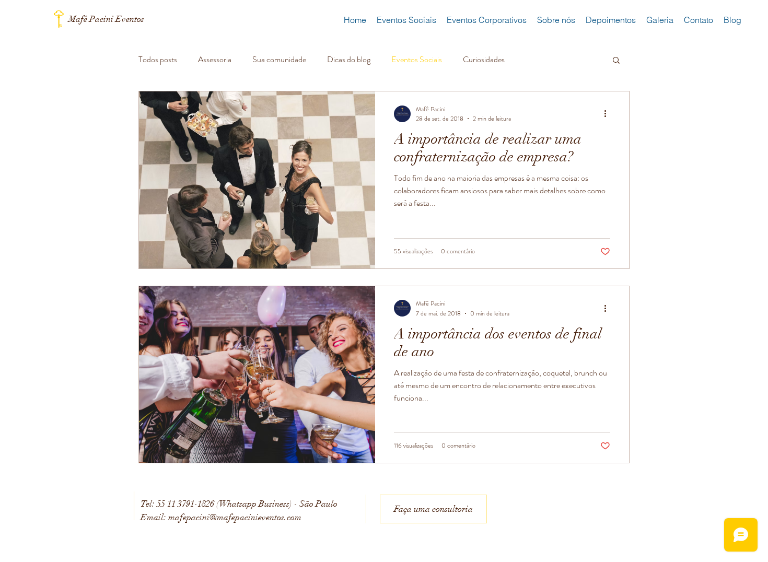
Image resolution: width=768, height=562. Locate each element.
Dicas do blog (348, 59)
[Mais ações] (608, 114)
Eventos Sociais (416, 59)
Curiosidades (484, 59)
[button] (616, 60)
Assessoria (214, 59)
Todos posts (157, 59)
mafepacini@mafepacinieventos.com (234, 517)
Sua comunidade (279, 59)
